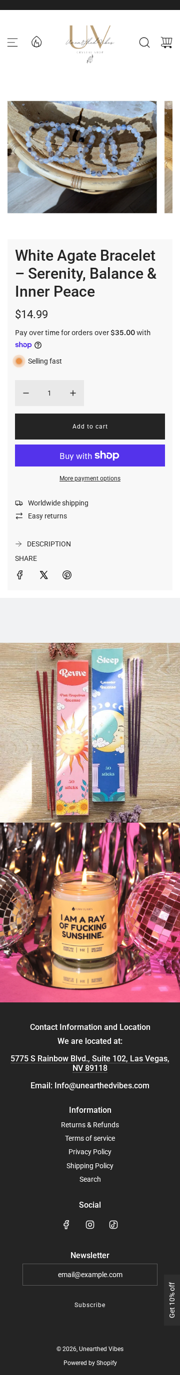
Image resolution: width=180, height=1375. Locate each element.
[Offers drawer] (36, 41)
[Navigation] (12, 42)
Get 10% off (172, 1300)
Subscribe (90, 1305)
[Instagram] (90, 1225)
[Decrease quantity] (26, 393)
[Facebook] (67, 1225)
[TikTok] (113, 1225)
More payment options (90, 478)
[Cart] (167, 42)
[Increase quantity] (73, 393)
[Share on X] (43, 576)
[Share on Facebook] (20, 576)
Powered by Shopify (90, 1363)
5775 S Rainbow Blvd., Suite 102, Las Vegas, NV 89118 (90, 1063)
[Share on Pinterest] (67, 576)
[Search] (145, 42)
